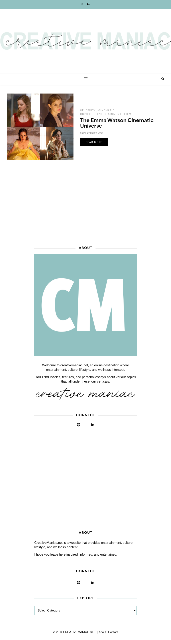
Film (127, 114)
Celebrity (88, 110)
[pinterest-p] (82, 4)
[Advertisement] (85, 205)
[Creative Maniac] (85, 41)
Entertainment (109, 114)
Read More (94, 142)
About (102, 632)
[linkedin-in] (88, 4)
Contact (113, 632)
